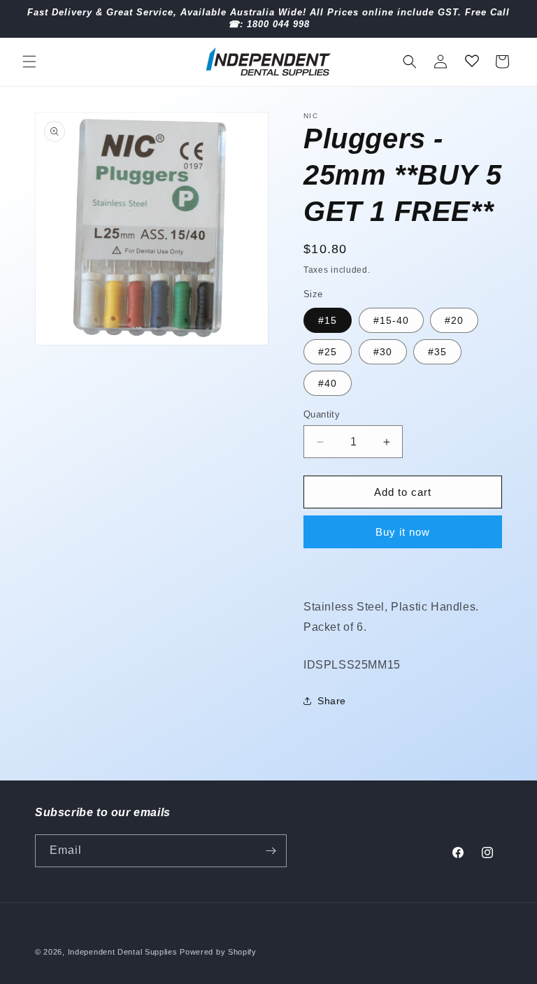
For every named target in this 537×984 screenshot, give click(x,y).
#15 (327, 320)
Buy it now (402, 532)
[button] (29, 61)
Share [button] (331, 700)
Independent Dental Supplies (123, 952)
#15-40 (391, 320)
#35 (437, 351)
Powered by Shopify (218, 952)
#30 (382, 351)
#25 (327, 351)
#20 (454, 320)
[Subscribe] (270, 850)
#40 (327, 383)
